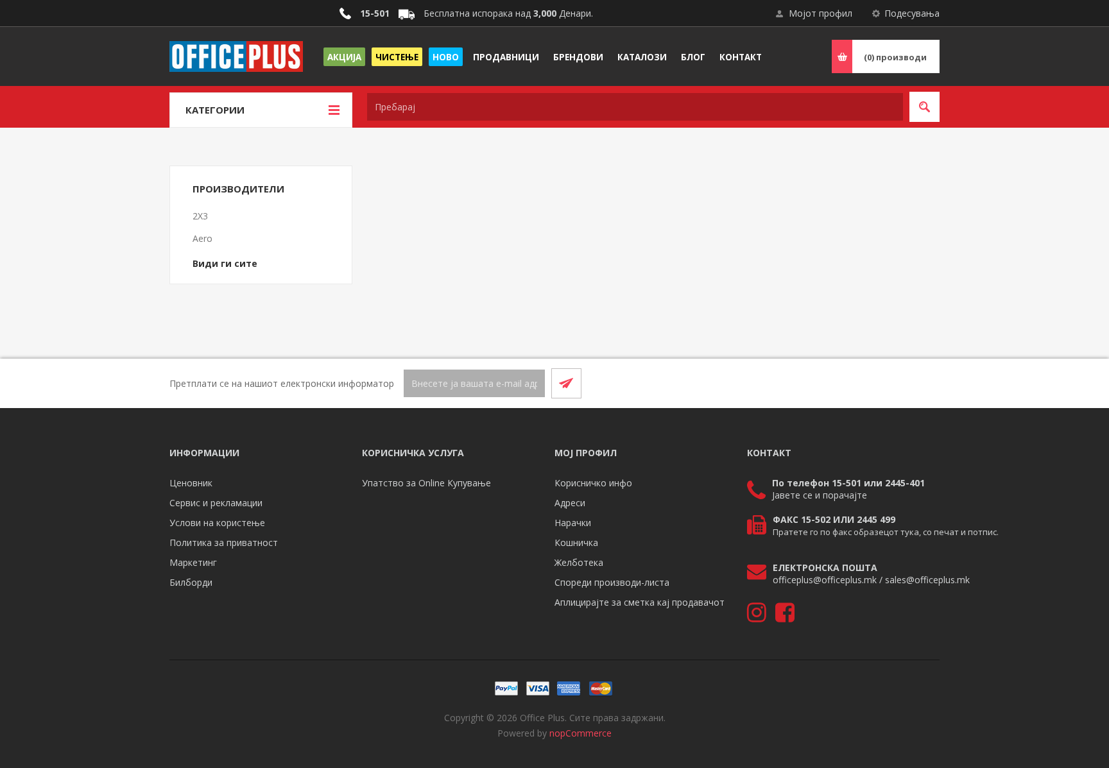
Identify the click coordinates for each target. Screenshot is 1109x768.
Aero (202, 238)
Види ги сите (225, 263)
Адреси (569, 503)
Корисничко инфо (593, 483)
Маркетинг (193, 562)
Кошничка (576, 542)
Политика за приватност (223, 542)
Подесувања (912, 13)
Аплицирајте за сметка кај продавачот (639, 602)
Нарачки (572, 522)
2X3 (200, 216)
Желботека (578, 562)
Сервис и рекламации (215, 503)
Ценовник (190, 483)
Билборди (190, 582)
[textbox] (635, 107)
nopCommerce (580, 733)
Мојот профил (820, 13)
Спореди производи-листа (611, 582)
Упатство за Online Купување (426, 483)
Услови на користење (217, 522)
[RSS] (924, 383)
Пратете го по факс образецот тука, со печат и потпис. (886, 532)
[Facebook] (893, 383)
